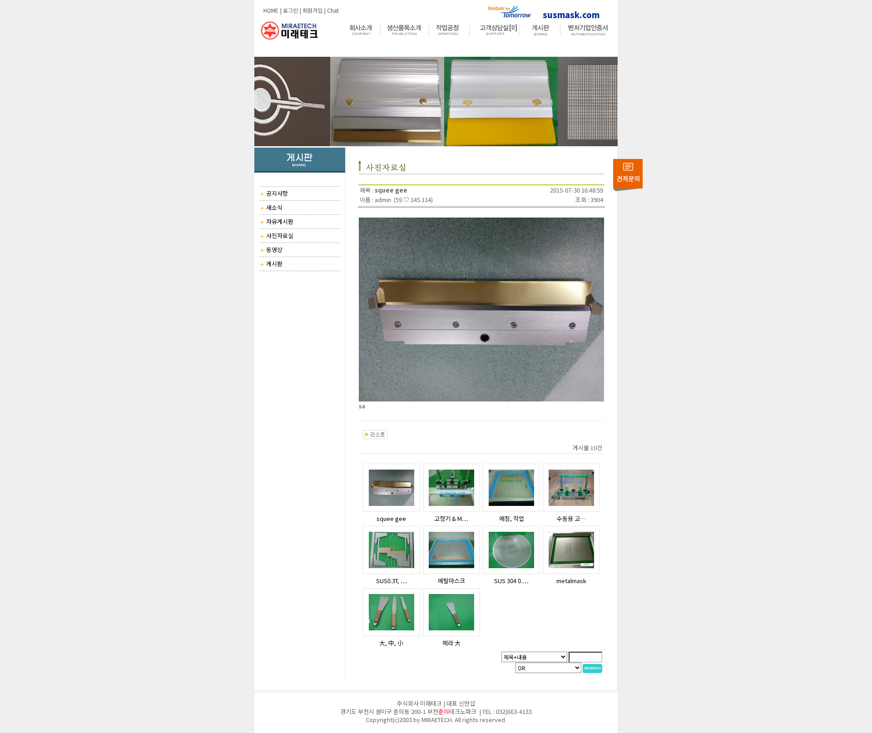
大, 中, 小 (391, 643)
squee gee (391, 518)
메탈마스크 (451, 580)
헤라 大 (451, 643)
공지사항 (277, 193)
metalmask (571, 580)
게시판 (274, 263)
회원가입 (312, 10)
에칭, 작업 (511, 518)
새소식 (274, 207)
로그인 (290, 10)
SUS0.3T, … (391, 580)
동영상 (274, 249)
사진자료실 (279, 235)
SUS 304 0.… (511, 580)
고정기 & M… (451, 518)
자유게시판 (279, 221)
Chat (333, 10)
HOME (270, 10)
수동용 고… (571, 518)
